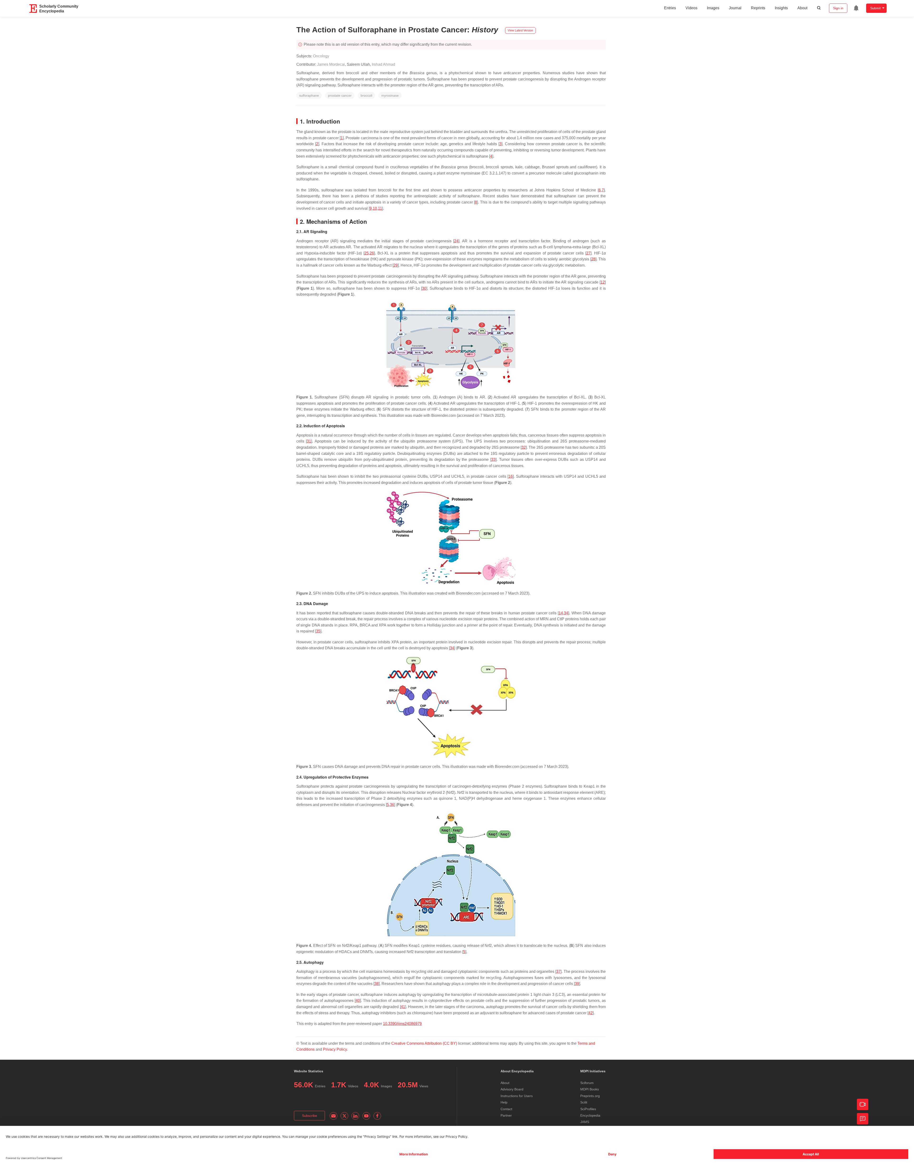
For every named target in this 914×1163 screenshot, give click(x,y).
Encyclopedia (590, 1115)
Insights (781, 8)
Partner (506, 1115)
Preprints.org (590, 1096)
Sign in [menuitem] (838, 8)
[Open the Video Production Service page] (862, 1104)
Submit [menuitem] (875, 8)
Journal (735, 8)
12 (603, 282)
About (802, 8)
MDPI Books (589, 1089)
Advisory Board (512, 1089)
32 (524, 447)
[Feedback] (862, 1118)
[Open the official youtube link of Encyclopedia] (366, 1116)
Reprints (758, 8)
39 (577, 984)
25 (366, 253)
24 (456, 241)
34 (566, 613)
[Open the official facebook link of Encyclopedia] (377, 1116)
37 (558, 971)
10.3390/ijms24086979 (402, 1024)
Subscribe (309, 1116)
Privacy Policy (335, 1049)
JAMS (584, 1122)
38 (376, 984)
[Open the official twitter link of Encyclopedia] (344, 1116)
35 (318, 631)
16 (510, 476)
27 (588, 253)
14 (561, 613)
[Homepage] (33, 8)
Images (713, 8)
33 (493, 459)
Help (504, 1102)
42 (590, 1013)
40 (358, 1001)
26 (372, 253)
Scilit (583, 1102)
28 (593, 259)
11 (380, 208)
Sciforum (587, 1083)
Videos (691, 8)
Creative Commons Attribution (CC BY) (424, 1043)
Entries (670, 8)
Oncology (321, 56)
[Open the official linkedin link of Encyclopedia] (355, 1116)
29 (395, 265)
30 (424, 288)
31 (309, 441)
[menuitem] (856, 8)
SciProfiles (588, 1109)
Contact (506, 1109)
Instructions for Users (517, 1096)
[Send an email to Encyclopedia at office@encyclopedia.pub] (333, 1116)
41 (403, 1007)
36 (392, 805)
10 (375, 208)
